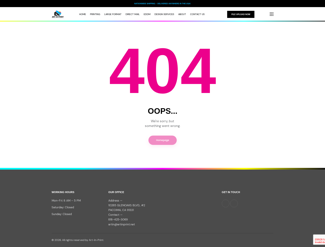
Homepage (162, 140)
